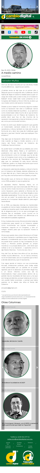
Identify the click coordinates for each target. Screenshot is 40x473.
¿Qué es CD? (8, 443)
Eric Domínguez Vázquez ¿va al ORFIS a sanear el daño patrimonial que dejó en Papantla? (20, 424)
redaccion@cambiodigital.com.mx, (20, 439)
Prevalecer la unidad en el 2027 (13, 383)
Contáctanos (19, 446)
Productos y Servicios (8, 446)
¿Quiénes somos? (19, 443)
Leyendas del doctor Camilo (12, 341)
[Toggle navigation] (2, 21)
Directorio (30, 442)
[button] (2, 6)
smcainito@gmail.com (9, 288)
